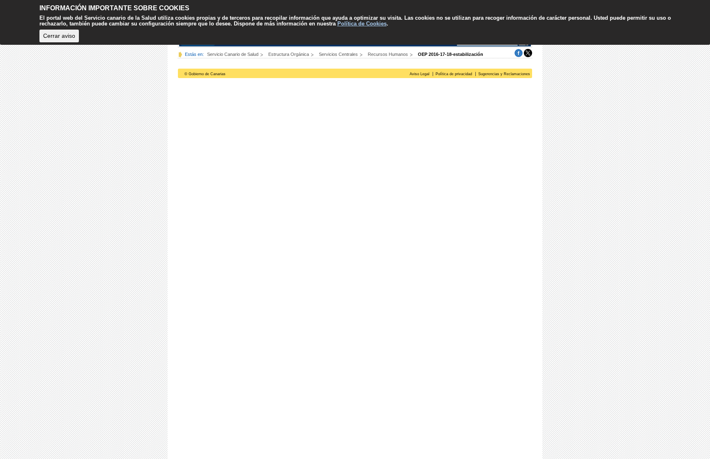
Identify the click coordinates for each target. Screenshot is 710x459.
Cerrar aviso (59, 35)
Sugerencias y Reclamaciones (504, 74)
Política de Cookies (362, 24)
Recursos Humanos (388, 54)
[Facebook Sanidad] (518, 52)
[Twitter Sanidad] (528, 52)
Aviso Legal (419, 74)
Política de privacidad (454, 74)
